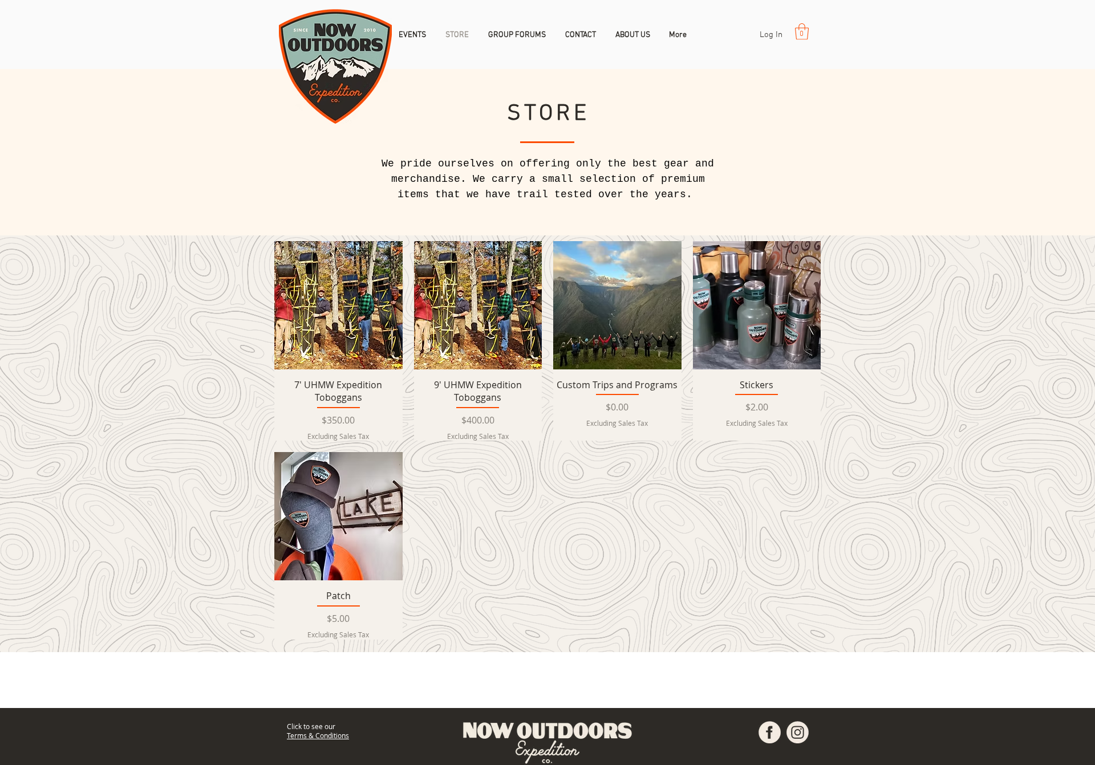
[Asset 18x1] (770, 732)
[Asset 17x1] (797, 732)
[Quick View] (338, 305)
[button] (802, 31)
